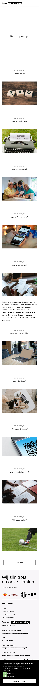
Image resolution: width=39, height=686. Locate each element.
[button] (5, 673)
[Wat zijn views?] (19, 401)
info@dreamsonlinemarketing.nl (14, 648)
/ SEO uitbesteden (8, 615)
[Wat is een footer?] (19, 141)
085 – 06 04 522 (7, 640)
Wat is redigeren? (19, 265)
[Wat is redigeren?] (19, 284)
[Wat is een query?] (19, 189)
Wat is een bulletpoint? (19, 472)
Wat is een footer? (19, 121)
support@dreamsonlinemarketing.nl (16, 655)
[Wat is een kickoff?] (19, 539)
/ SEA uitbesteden (8, 617)
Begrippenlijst (19, 70)
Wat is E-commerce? (19, 217)
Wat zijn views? (19, 381)
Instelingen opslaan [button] (19, 681)
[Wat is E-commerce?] (19, 236)
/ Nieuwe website (8, 612)
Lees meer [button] (6, 670)
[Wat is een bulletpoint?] (19, 491)
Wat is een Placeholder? (19, 333)
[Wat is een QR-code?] (19, 446)
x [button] (37, 661)
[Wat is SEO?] (19, 93)
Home (5, 609)
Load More (19, 562)
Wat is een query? (19, 169)
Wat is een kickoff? (19, 520)
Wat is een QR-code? (19, 429)
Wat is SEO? (19, 73)
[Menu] (36, 3)
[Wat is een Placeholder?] (19, 353)
